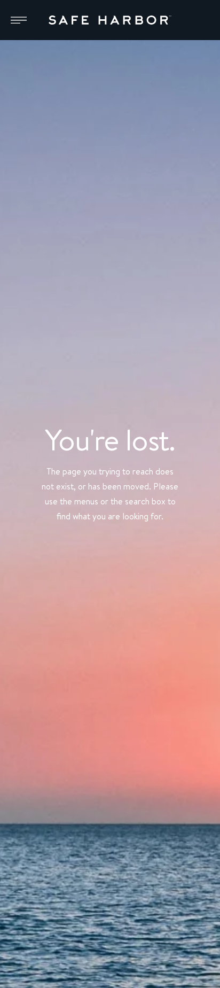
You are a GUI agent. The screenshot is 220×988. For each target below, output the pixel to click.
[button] (19, 20)
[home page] (110, 20)
